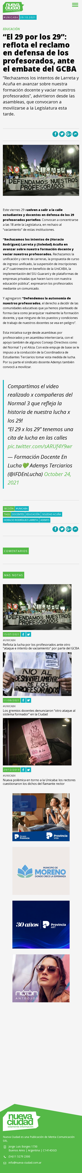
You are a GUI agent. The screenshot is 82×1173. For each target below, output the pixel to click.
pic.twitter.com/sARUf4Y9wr (40, 446)
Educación (33, 514)
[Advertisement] (41, 1049)
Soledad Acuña (51, 514)
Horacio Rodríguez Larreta (21, 520)
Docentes (18, 514)
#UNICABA (11, 17)
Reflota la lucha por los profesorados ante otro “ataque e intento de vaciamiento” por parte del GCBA (41, 646)
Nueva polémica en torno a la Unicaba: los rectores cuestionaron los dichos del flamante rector (39, 782)
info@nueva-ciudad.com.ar (25, 1162)
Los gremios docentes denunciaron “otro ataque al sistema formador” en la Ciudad (39, 712)
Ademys (44, 520)
